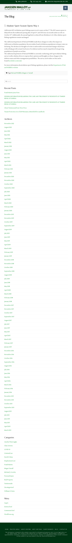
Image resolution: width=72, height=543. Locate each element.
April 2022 (7, 139)
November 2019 (9, 218)
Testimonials (8, 483)
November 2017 (9, 309)
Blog (56, 529)
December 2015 (9, 396)
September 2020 (9, 188)
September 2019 (9, 226)
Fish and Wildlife (16, 73)
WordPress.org (9, 514)
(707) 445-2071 (38, 1)
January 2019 (8, 256)
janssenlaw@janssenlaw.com (57, 1)
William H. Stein (9, 491)
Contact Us (63, 529)
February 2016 (8, 388)
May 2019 (7, 241)
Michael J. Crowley (10, 472)
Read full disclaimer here (48, 536)
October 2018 (8, 267)
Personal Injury (9, 476)
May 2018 (7, 286)
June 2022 (7, 131)
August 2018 (8, 275)
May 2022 (7, 135)
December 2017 (9, 305)
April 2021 (7, 161)
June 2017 (7, 328)
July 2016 (7, 370)
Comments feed (9, 510)
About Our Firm (26, 529)
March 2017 (7, 339)
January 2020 (8, 210)
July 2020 (7, 192)
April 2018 (7, 290)
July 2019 (7, 233)
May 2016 (7, 377)
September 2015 (9, 407)
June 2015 (7, 419)
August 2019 (8, 229)
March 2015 (7, 430)
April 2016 (7, 381)
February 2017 (8, 343)
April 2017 (7, 335)
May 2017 (7, 332)
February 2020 (8, 207)
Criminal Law (8, 453)
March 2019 (7, 248)
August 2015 (8, 411)
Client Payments (48, 529)
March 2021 (7, 165)
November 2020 (9, 180)
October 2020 (8, 184)
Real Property (8, 480)
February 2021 (8, 169)
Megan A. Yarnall (27, 73)
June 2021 (7, 154)
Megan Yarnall (8, 468)
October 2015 (8, 404)
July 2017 (6, 324)
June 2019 (7, 237)
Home (6, 529)
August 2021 (8, 150)
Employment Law (9, 461)
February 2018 (8, 298)
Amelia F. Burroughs (10, 442)
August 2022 (8, 127)
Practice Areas (14, 529)
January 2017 (8, 347)
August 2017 (8, 320)
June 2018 (7, 282)
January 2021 (8, 173)
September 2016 (9, 362)
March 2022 (7, 142)
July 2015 (6, 415)
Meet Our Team (37, 529)
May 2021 (7, 157)
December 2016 (9, 351)
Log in (6, 503)
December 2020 (9, 176)
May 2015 (7, 423)
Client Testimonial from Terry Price (15, 108)
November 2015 (9, 400)
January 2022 (8, 146)
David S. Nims (8, 457)
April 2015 (7, 426)
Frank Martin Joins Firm (11, 93)
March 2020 (8, 203)
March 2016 (7, 385)
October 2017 (8, 313)
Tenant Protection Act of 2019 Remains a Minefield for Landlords (24, 112)
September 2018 (9, 271)
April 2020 (7, 199)
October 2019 (8, 222)
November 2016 (9, 354)
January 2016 (8, 392)
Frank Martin (8, 465)
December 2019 (9, 214)
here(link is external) (15, 61)
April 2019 (7, 245)
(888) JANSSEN (21, 1)
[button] (65, 8)
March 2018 (7, 294)
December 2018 (9, 260)
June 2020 (7, 195)
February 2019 (8, 252)
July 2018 (7, 279)
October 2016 (8, 358)
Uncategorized (9, 487)
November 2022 (9, 123)
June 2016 (7, 373)
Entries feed (8, 507)
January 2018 (8, 301)
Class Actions (8, 446)
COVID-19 (7, 449)
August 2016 (8, 366)
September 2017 (9, 317)
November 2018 (9, 264)
